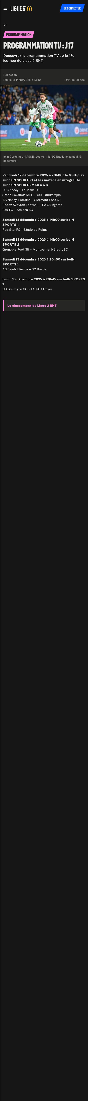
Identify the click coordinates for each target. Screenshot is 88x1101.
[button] (5, 8)
